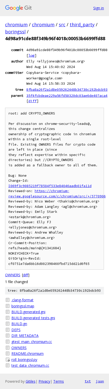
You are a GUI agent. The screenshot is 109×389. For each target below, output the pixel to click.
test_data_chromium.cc (30, 365)
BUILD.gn (19, 323)
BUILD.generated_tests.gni (33, 317)
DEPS (16, 329)
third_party (82, 24)
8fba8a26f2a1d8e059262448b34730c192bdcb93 (66, 89)
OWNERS (12, 274)
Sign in (98, 8)
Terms (58, 381)
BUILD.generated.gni (28, 311)
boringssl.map (22, 306)
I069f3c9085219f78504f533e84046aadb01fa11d (50, 186)
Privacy (44, 381)
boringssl (15, 32)
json (100, 381)
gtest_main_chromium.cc (31, 341)
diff (32, 101)
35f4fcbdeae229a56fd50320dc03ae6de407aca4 (66, 95)
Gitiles (30, 381)
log (31, 55)
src (62, 24)
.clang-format (22, 300)
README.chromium (27, 353)
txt (88, 381)
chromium (16, 24)
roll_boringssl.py (24, 359)
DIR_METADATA (25, 335)
